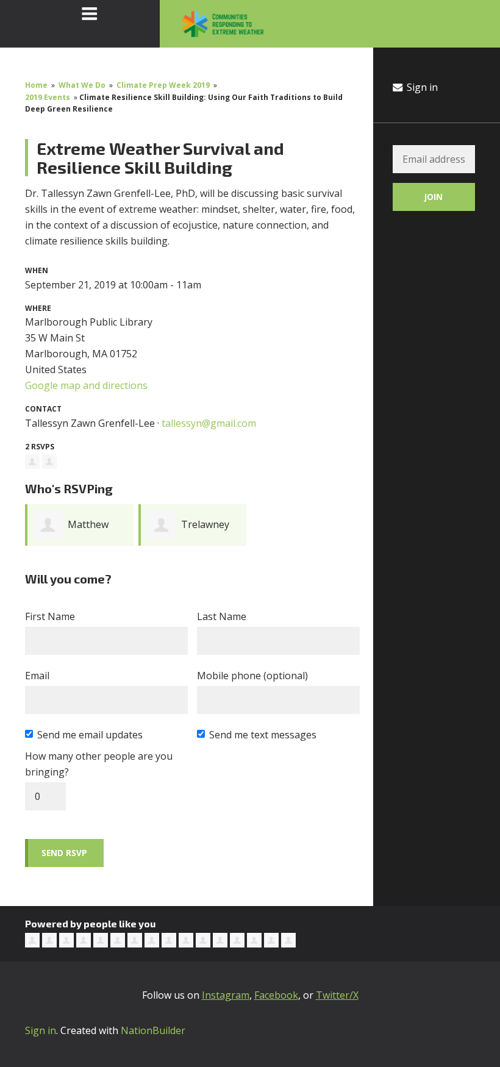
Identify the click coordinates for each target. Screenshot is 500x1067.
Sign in (421, 87)
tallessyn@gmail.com (209, 423)
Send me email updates (90, 734)
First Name (50, 616)
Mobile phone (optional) (252, 675)
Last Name (221, 616)
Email (37, 675)
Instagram (225, 995)
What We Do (82, 85)
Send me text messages (262, 734)
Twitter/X (337, 995)
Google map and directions (86, 385)
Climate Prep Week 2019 (163, 85)
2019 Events (47, 97)
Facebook (276, 995)
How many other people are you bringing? (99, 764)
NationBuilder (153, 1030)
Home (36, 85)
